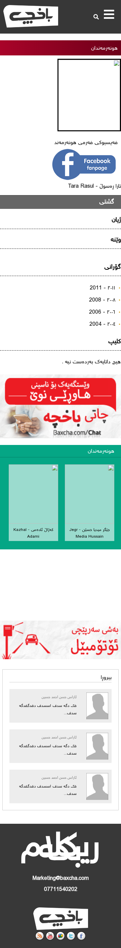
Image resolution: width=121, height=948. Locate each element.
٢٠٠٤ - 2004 (102, 324)
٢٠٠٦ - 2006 (102, 312)
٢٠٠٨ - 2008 (102, 300)
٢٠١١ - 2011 (102, 288)
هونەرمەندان (101, 451)
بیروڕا (106, 678)
